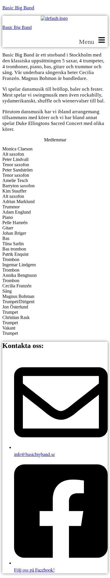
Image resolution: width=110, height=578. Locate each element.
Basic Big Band (18, 8)
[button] (93, 40)
